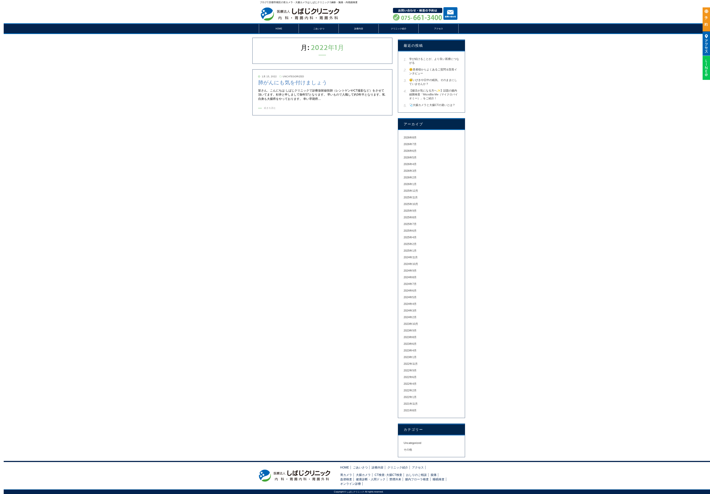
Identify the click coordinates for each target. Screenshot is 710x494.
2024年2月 (410, 317)
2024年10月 (411, 263)
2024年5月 (410, 297)
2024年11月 (411, 257)
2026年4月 (410, 164)
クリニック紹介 (398, 28)
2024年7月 (410, 283)
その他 (408, 449)
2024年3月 (410, 310)
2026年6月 (410, 150)
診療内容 (358, 28)
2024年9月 (410, 270)
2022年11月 (411, 363)
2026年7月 (410, 144)
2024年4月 (410, 303)
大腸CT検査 (394, 474)
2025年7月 (410, 224)
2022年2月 (410, 390)
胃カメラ (346, 474)
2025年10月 (411, 204)
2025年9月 (410, 210)
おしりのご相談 (416, 474)
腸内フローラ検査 (417, 479)
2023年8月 (410, 337)
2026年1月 (410, 184)
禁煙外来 (395, 479)
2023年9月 (410, 330)
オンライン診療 (350, 483)
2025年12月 (411, 190)
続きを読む (270, 108)
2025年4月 (410, 237)
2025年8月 (410, 217)
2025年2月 (410, 244)
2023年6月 (410, 343)
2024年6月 (410, 290)
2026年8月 (410, 137)
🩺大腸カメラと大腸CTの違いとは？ (432, 104)
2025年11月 (411, 197)
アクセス (438, 28)
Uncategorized (293, 76)
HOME (278, 28)
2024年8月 (410, 277)
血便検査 (346, 479)
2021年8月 (410, 410)
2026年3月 (410, 170)
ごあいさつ (318, 28)
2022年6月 (410, 377)
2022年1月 (410, 397)
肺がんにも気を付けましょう (292, 82)
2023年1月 (410, 357)
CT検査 (380, 474)
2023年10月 (411, 323)
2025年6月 (410, 230)
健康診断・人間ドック (371, 479)
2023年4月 (410, 350)
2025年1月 (410, 250)
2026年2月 (410, 177)
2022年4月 (410, 383)
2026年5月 (410, 157)
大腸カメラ (363, 474)
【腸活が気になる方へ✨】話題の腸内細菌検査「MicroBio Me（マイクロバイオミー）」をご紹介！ (433, 94)
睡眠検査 (438, 479)
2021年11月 (411, 403)
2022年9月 (410, 370)
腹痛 (434, 474)
